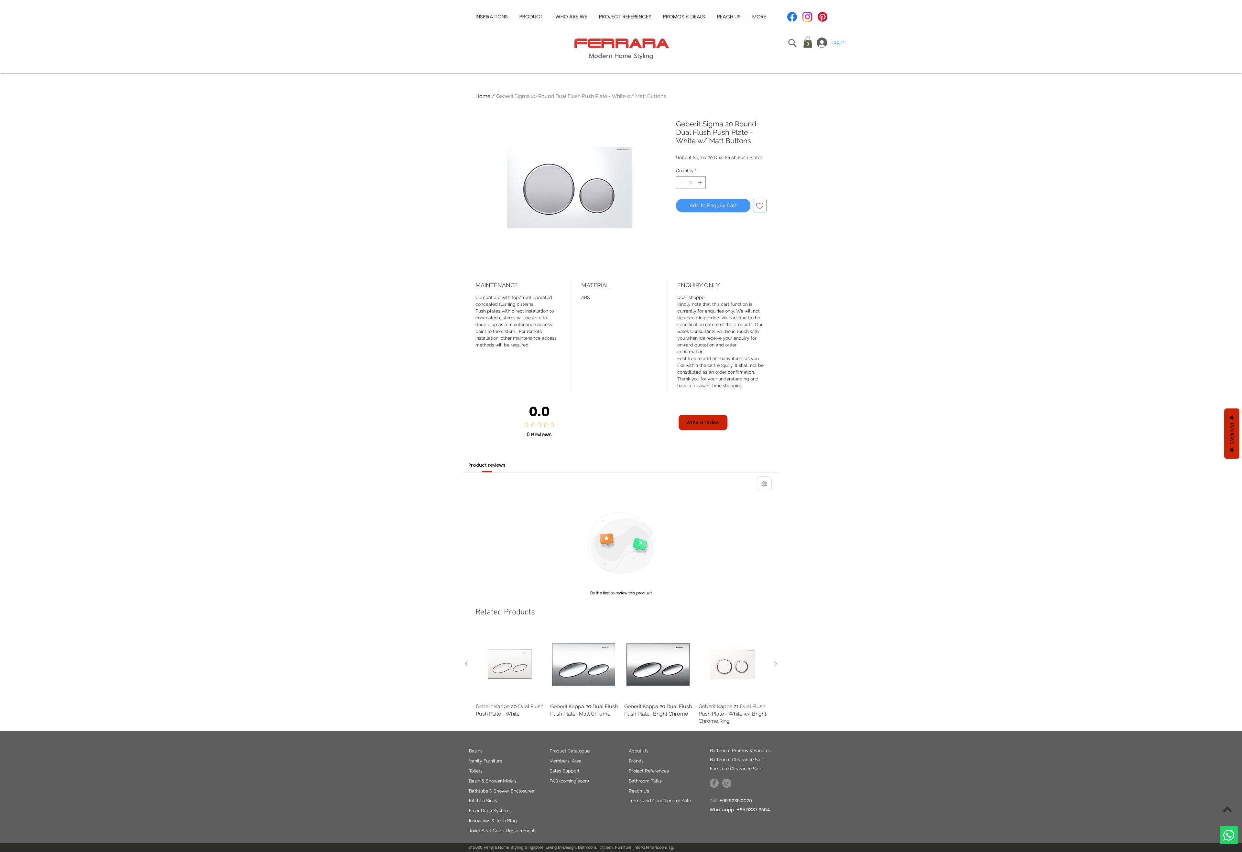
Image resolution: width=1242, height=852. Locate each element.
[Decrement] (681, 182)
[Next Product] (775, 664)
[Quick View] (510, 664)
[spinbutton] (691, 182)
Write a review (703, 422)
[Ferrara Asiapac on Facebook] (714, 783)
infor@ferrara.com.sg (653, 847)
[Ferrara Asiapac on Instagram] (726, 783)
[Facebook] (792, 16)
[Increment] (701, 182)
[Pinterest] (822, 16)
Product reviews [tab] (487, 465)
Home (482, 96)
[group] (621, 677)
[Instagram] (807, 16)
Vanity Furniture (485, 760)
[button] (571, 16)
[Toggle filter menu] (764, 483)
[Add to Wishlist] (760, 205)
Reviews (1232, 434)
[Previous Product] (466, 664)
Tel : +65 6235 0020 (731, 800)
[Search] (792, 43)
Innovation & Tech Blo (491, 820)
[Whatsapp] (1229, 835)
